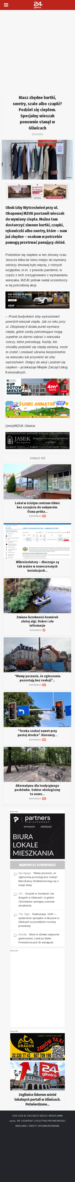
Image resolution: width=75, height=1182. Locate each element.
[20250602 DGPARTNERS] (37, 835)
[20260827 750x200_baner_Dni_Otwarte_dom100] (37, 191)
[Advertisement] (37, 49)
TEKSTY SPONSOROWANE (43, 1126)
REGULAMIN (56, 1115)
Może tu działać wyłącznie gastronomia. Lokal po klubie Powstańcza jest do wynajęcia (38, 938)
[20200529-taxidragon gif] (37, 1046)
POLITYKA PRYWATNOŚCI (50, 1120)
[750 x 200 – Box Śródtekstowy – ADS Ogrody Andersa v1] (37, 386)
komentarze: (37, 516)
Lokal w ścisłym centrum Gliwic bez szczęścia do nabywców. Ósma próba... (37, 507)
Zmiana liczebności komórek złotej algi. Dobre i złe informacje (37, 621)
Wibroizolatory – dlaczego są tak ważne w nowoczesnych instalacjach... (37, 566)
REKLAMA (20, 1126)
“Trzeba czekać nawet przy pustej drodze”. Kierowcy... (37, 733)
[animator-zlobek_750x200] (37, 409)
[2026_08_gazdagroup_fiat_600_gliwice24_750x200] (37, 299)
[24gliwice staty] (37, 1084)
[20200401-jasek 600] (37, 440)
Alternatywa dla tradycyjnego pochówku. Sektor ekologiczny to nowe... (37, 790)
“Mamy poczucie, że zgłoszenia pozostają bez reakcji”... (37, 678)
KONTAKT (28, 1120)
